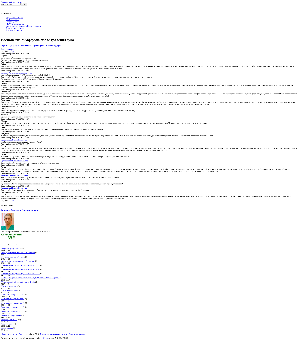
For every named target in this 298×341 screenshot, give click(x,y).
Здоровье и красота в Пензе (13, 334)
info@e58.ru (44, 338)
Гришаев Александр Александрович (16, 73)
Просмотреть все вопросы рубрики (48, 46)
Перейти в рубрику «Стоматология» (16, 46)
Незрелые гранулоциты (10, 248)
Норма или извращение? (11, 315)
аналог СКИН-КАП (9, 320)
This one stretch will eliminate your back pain (18, 282)
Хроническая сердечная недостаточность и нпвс (20, 265)
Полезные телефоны (14, 30)
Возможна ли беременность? (12, 295)
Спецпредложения (13, 22)
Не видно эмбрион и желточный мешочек (18, 253)
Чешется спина (7, 324)
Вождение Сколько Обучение (13, 257)
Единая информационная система (53, 334)
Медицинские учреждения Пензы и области (23, 26)
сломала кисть (7, 328)
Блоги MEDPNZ (12, 20)
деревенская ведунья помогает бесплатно (17, 261)
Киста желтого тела (9, 286)
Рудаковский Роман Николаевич (14, 140)
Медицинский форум (14, 18)
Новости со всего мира (15, 28)
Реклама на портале (77, 334)
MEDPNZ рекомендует (15, 24)
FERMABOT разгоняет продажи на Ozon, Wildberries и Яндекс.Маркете (30, 278)
